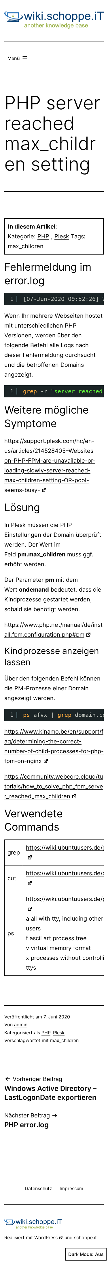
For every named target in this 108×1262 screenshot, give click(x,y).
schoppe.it (85, 1237)
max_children (25, 246)
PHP (43, 236)
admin (20, 1024)
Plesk (61, 236)
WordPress (46, 1237)
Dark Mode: (81, 1254)
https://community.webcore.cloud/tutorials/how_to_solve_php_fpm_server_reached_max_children (53, 786)
